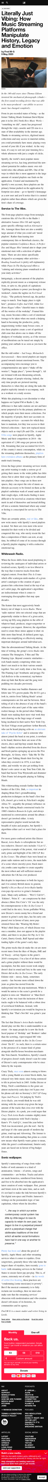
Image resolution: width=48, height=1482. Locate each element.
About (4, 1390)
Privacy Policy (8, 1416)
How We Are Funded (11, 1399)
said (19, 1250)
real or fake (32, 518)
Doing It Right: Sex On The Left (34, 1419)
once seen (18, 1071)
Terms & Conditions (11, 1413)
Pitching (5, 1403)
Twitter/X (30, 1441)
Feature (5, 1438)
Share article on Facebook (20, 1319)
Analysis (5, 1441)
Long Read (6, 1447)
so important (32, 789)
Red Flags (6, 1449)
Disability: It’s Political (32, 1423)
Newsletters (8, 1395)
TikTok (28, 1443)
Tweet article (5, 1319)
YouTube (29, 1436)
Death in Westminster (32, 1396)
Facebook (30, 1447)
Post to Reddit (6, 1322)
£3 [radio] (10, 1352)
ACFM (27, 1392)
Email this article (37, 1319)
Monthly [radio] (12, 1332)
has (9, 1250)
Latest (4, 1436)
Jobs (3, 1406)
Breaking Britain (33, 1426)
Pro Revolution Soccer (33, 1414)
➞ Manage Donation (11, 1410)
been (14, 1250)
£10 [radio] (38, 1352)
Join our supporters (11, 1468)
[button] (3, 2)
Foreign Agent (32, 1401)
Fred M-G (9, 51)
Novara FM (30, 1406)
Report (5, 1445)
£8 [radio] (24, 1352)
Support (5, 1392)
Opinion (5, 1443)
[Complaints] (4, 1422)
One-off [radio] (35, 1332)
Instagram (30, 1438)
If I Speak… (30, 1390)
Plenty (4, 1250)
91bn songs (6, 434)
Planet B (29, 1403)
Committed (30, 1399)
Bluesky (29, 1445)
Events (5, 1397)
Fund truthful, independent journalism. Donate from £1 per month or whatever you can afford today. (23, 1345)
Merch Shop (7, 1401)
